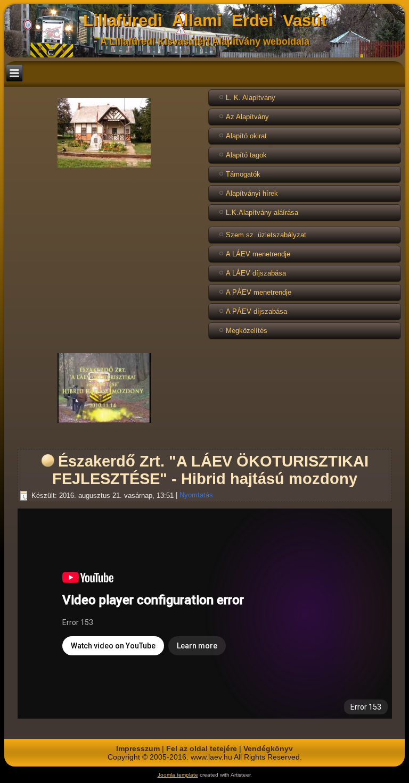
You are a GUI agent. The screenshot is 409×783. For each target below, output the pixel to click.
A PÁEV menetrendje (258, 292)
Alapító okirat (246, 136)
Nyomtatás (196, 495)
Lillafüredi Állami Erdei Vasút (204, 20)
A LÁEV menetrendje (258, 254)
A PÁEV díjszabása (256, 311)
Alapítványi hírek (252, 193)
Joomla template (178, 775)
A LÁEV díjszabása (256, 273)
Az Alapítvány (247, 117)
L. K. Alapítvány (250, 98)
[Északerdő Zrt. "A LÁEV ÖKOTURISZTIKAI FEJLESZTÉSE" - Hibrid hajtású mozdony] (104, 423)
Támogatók (243, 174)
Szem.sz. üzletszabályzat (266, 235)
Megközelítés (246, 331)
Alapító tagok (246, 155)
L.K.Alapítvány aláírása (262, 212)
